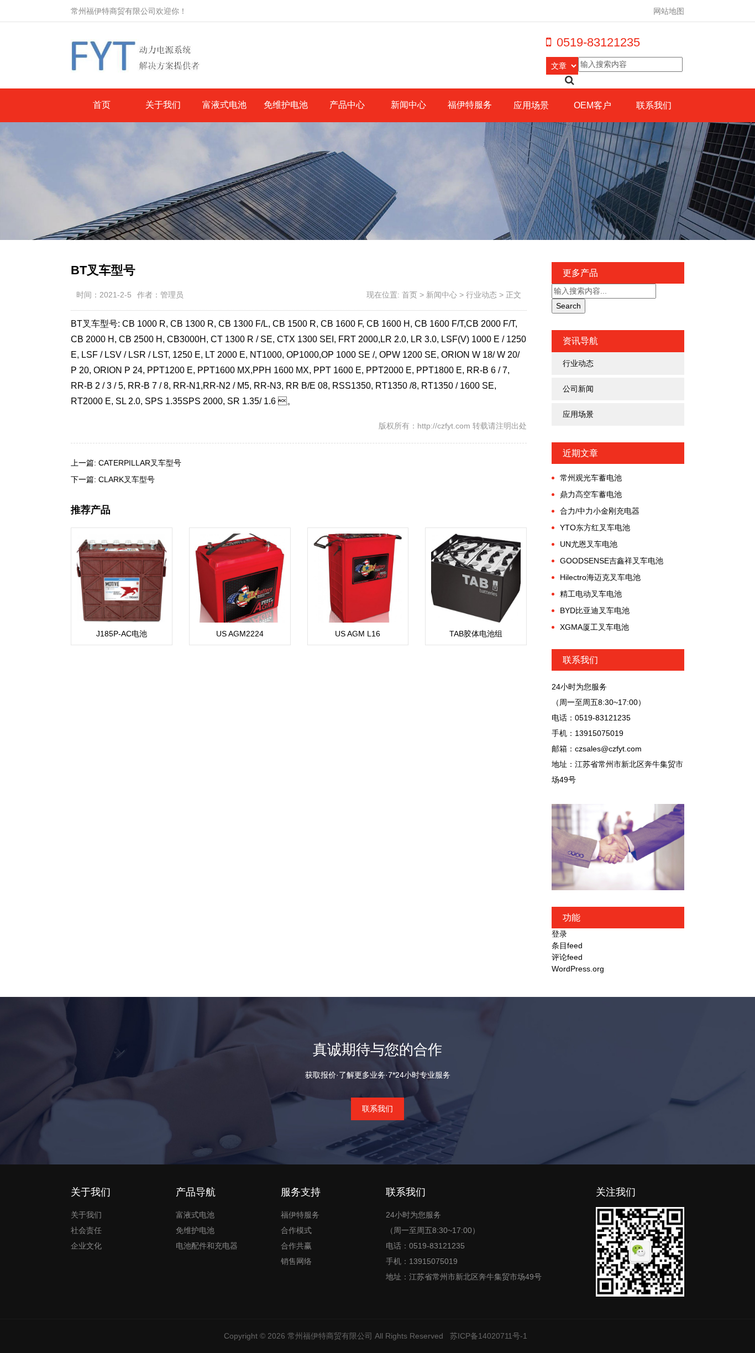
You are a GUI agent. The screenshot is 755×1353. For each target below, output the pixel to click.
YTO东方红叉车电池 (595, 527)
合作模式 (296, 1230)
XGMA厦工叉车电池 (594, 627)
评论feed (567, 957)
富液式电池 (224, 104)
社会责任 (86, 1230)
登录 (559, 933)
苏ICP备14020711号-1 (488, 1335)
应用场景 (531, 105)
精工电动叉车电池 (591, 593)
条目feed (567, 945)
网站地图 (668, 11)
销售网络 (296, 1261)
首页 (102, 104)
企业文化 (86, 1245)
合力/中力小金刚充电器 (599, 510)
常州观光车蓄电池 (591, 477)
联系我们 (654, 105)
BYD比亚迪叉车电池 (595, 610)
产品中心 (347, 104)
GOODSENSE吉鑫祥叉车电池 (611, 560)
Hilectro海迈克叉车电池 (600, 577)
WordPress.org (578, 968)
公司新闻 (578, 388)
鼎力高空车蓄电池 (591, 494)
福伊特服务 (470, 104)
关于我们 (163, 104)
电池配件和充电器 (207, 1245)
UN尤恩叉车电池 (588, 544)
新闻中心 (408, 104)
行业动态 (481, 294)
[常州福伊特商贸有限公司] (136, 55)
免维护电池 (286, 104)
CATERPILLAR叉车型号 (139, 462)
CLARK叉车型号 (126, 479)
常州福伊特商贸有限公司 (330, 1335)
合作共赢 (296, 1245)
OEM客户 (592, 105)
